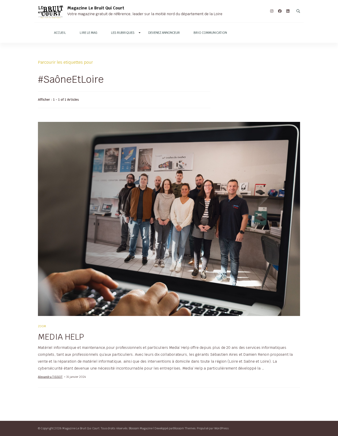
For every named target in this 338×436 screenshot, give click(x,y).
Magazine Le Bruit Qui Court (95, 8)
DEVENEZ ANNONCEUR (164, 32)
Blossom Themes (184, 428)
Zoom (42, 326)
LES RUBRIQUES (123, 32)
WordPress (221, 428)
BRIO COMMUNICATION (210, 32)
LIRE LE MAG (88, 32)
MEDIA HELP (61, 336)
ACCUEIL (60, 32)
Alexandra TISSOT (50, 377)
